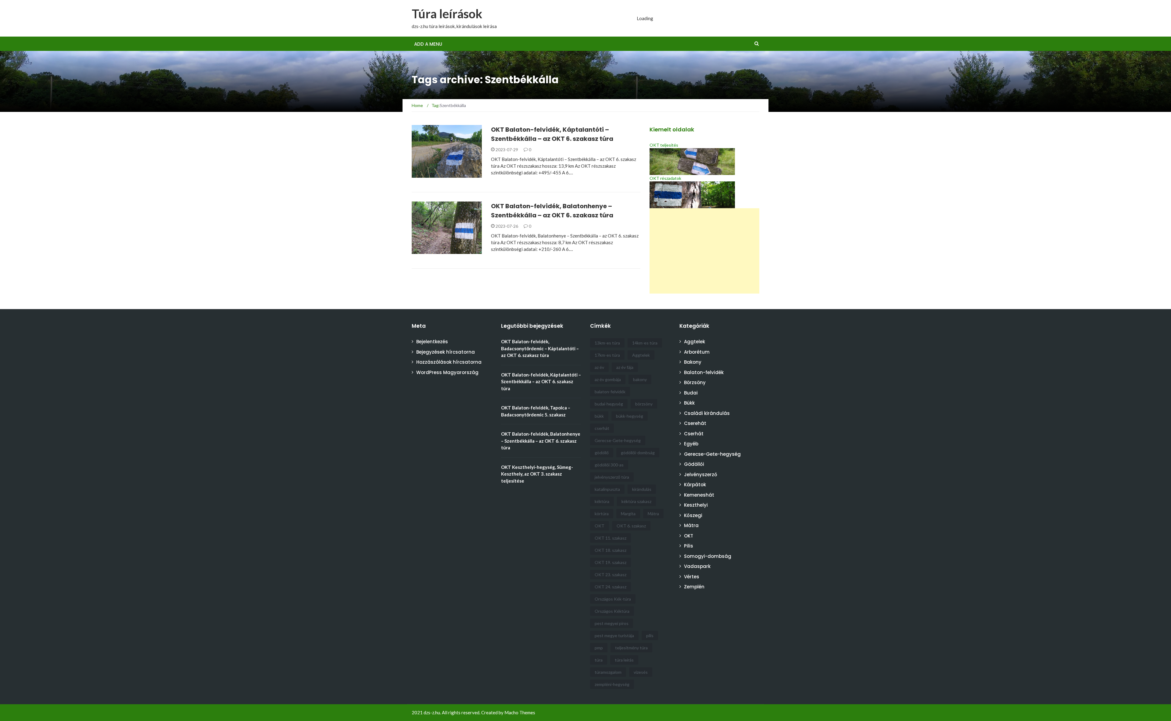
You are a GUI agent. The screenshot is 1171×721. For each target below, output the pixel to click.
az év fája (624, 367)
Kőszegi (693, 515)
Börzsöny (695, 382)
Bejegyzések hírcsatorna (445, 352)
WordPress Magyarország (447, 372)
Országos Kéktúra (612, 611)
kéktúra (602, 501)
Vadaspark (697, 566)
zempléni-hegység (612, 684)
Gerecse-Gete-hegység (618, 440)
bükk (599, 416)
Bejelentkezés (432, 341)
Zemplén (694, 587)
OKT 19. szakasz (610, 562)
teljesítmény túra (631, 647)
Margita (628, 513)
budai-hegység (609, 403)
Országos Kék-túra (613, 598)
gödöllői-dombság (638, 452)
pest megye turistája (614, 635)
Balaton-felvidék (439, 174)
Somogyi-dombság (707, 556)
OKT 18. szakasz (610, 550)
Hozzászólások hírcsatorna (449, 362)
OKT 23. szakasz (610, 574)
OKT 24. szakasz (610, 586)
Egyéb (691, 444)
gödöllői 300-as (609, 464)
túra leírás (624, 659)
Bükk (689, 403)
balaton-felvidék (610, 391)
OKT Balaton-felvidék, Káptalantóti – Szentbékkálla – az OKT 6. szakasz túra (541, 381)
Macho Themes (519, 712)
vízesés (641, 672)
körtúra (602, 513)
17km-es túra (607, 355)
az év (599, 367)
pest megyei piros (611, 623)
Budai (691, 393)
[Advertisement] (704, 251)
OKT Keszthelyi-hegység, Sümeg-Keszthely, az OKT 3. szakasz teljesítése (537, 474)
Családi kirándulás (707, 413)
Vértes (691, 576)
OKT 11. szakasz (610, 538)
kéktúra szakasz (636, 501)
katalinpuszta (607, 489)
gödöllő (602, 452)
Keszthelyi (696, 505)
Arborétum (697, 352)
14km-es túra (644, 342)
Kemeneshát (699, 495)
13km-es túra (607, 342)
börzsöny (644, 403)
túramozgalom (608, 672)
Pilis (688, 546)
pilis (650, 635)
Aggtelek (641, 355)
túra (599, 659)
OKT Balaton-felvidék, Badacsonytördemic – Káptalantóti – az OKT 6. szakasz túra (540, 348)
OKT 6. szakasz (631, 525)
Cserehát (695, 423)
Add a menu (428, 44)
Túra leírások (447, 13)
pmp (599, 647)
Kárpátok (695, 484)
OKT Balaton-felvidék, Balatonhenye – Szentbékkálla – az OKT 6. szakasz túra (540, 440)
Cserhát (694, 433)
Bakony (692, 362)
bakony (640, 379)
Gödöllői (694, 464)
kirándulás (641, 489)
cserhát (602, 428)
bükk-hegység (629, 416)
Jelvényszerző (700, 474)
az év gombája (608, 379)
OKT (599, 525)
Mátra (653, 513)
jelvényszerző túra (612, 477)
